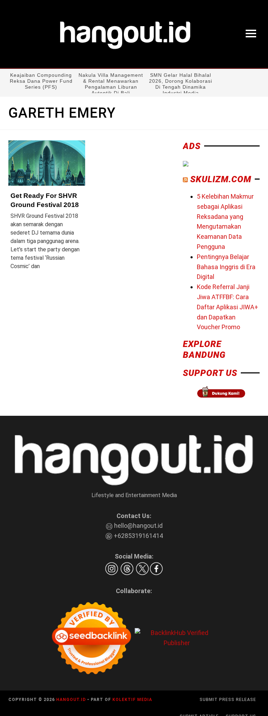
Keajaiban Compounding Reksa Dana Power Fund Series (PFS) (41, 81)
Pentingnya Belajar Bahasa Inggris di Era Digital (226, 267)
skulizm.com (220, 179)
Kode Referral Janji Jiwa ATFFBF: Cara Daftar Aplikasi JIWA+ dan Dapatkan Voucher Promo (227, 307)
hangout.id (71, 699)
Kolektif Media (132, 699)
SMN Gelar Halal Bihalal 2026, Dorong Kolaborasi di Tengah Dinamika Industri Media (180, 84)
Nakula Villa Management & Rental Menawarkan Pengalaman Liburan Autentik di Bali (111, 84)
